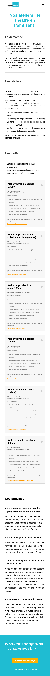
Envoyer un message (25, 660)
